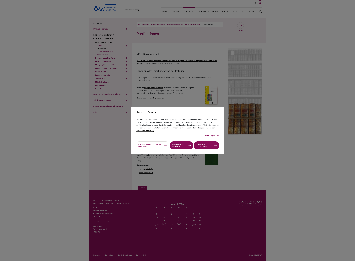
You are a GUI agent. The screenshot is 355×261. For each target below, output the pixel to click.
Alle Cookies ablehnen (177, 145)
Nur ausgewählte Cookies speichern (149, 145)
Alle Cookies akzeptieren (201, 145)
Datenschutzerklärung (145, 130)
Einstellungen (209, 136)
